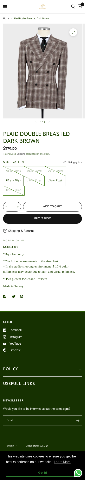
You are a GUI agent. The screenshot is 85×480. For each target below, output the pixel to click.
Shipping (21, 154)
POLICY (10, 369)
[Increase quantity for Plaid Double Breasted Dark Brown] (18, 206)
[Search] (73, 6)
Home (6, 18)
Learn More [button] (62, 462)
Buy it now (42, 218)
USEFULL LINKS (19, 383)
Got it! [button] (42, 472)
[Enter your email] (78, 420)
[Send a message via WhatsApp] (78, 473)
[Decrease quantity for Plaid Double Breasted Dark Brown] (6, 206)
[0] (79, 6)
